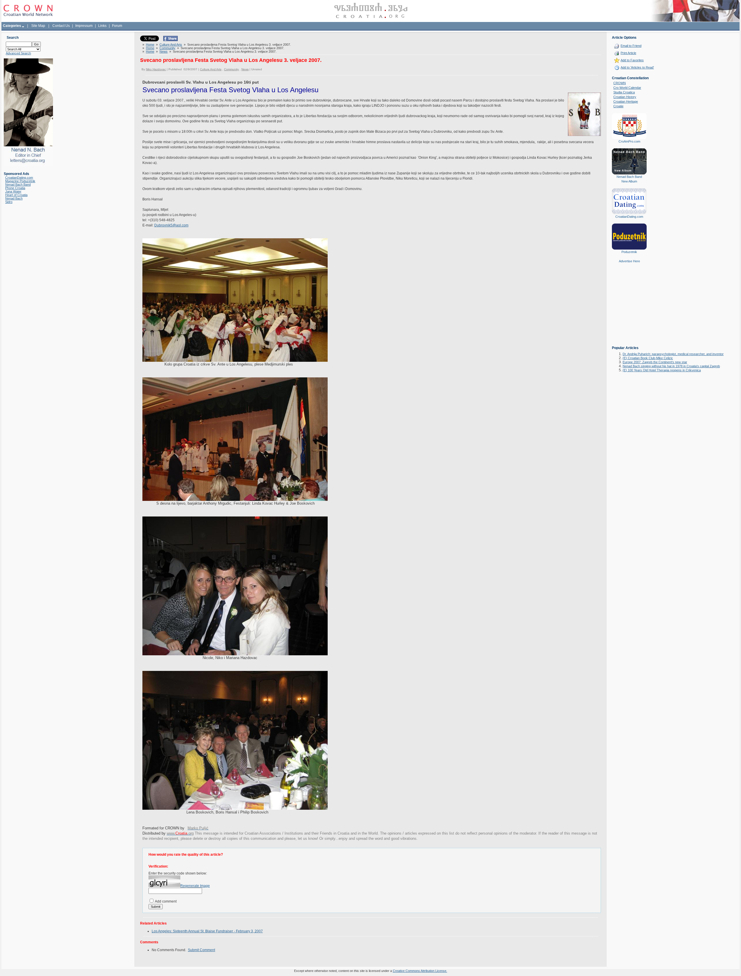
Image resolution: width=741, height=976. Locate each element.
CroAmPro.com (629, 141)
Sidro (8, 202)
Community (167, 48)
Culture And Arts (170, 44)
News (163, 51)
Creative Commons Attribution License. (420, 971)
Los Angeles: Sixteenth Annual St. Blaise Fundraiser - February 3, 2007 (207, 931)
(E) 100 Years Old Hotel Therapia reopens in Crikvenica (662, 370)
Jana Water (13, 191)
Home (150, 44)
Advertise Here (629, 261)
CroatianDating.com (19, 177)
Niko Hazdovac (156, 69)
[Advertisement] (629, 308)
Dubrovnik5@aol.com (171, 225)
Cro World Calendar (627, 87)
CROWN (619, 83)
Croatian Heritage (625, 101)
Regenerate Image (195, 886)
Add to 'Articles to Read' (637, 67)
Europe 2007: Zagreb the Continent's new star (655, 362)
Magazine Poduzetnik (20, 181)
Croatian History (624, 97)
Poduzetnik (629, 252)
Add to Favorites (632, 60)
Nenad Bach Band (18, 184)
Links (102, 26)
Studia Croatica (624, 92)
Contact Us (61, 26)
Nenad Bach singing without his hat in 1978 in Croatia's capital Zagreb (671, 366)
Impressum (84, 26)
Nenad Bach (14, 198)
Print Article (628, 53)
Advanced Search (18, 53)
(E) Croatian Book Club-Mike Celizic (648, 358)
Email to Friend (631, 45)
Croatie (618, 106)
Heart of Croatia (16, 195)
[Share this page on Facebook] (170, 40)
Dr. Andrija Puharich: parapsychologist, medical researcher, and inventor (673, 354)
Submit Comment (201, 950)
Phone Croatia (15, 188)
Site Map (38, 26)
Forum (117, 26)
